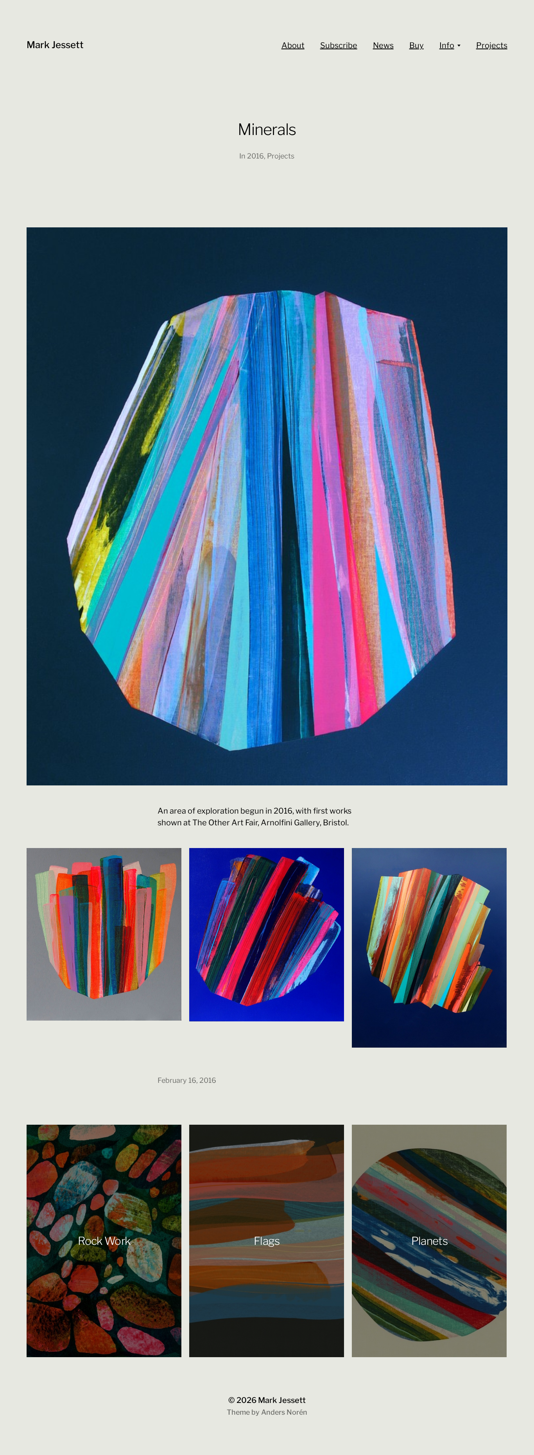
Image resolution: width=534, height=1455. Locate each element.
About (293, 45)
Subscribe (338, 45)
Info (446, 45)
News (383, 45)
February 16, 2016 (187, 1080)
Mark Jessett (55, 44)
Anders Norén (284, 1412)
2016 (255, 156)
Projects (491, 45)
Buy (416, 45)
